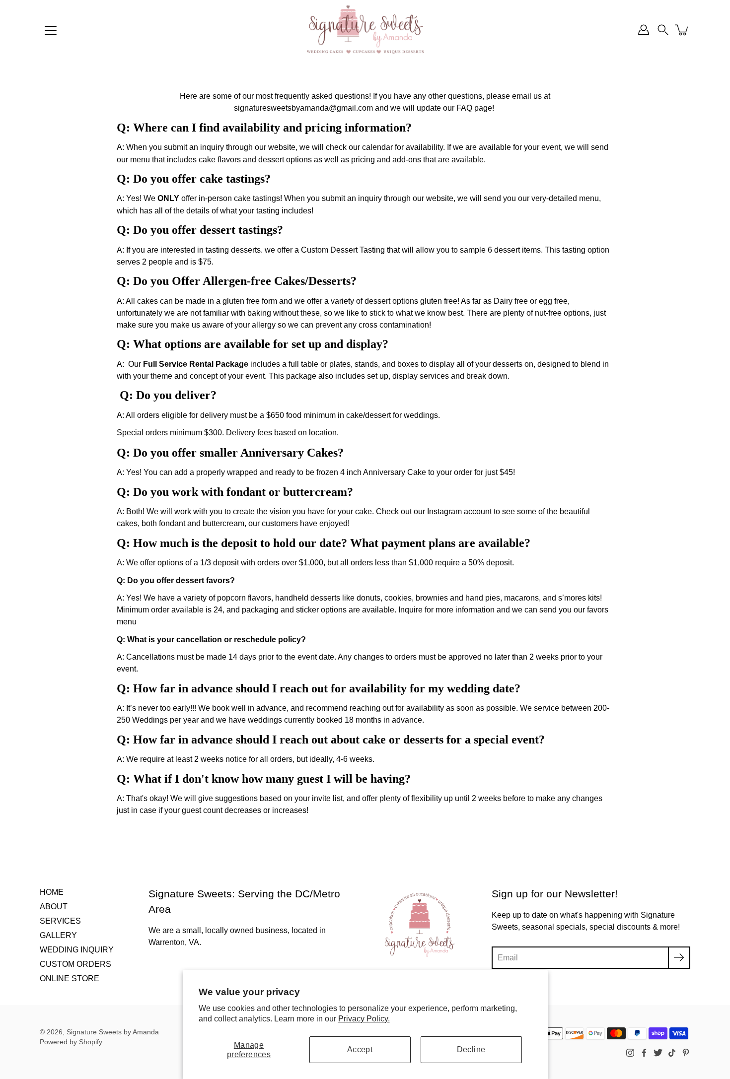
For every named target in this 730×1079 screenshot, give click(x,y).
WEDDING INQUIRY (77, 949)
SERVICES (60, 920)
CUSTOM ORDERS (75, 963)
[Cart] (682, 30)
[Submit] (679, 957)
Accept (359, 1049)
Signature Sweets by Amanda (113, 1032)
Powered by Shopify (71, 1042)
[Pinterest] (685, 1053)
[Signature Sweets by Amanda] (365, 30)
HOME (52, 891)
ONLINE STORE (69, 978)
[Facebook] (644, 1053)
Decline (471, 1049)
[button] (662, 29)
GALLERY (58, 935)
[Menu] (51, 30)
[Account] (644, 30)
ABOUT (54, 906)
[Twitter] (658, 1053)
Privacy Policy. (364, 1018)
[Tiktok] (671, 1053)
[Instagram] (630, 1053)
